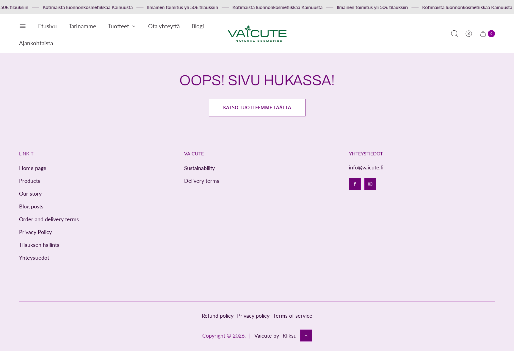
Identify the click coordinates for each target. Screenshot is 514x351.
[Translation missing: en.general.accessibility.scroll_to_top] (306, 335)
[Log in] (468, 33)
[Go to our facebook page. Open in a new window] (355, 184)
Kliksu (290, 335)
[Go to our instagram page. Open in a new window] (370, 184)
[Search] (454, 33)
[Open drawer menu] (22, 26)
